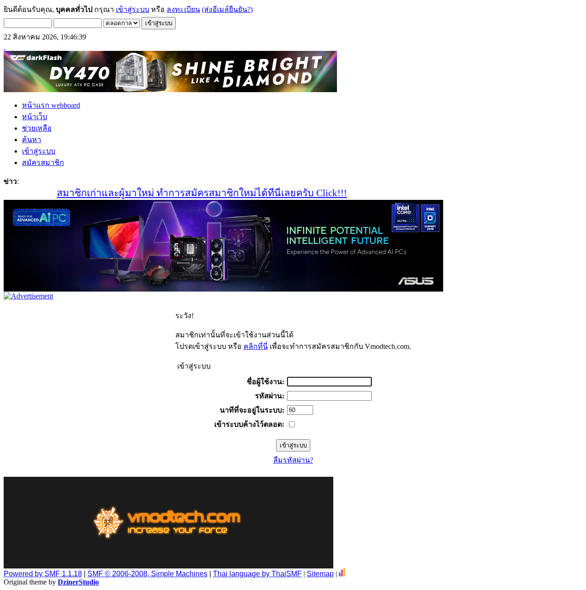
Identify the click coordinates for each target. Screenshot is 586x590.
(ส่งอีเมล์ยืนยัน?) (227, 9)
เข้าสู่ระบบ (132, 9)
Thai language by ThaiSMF (257, 574)
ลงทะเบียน (183, 9)
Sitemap (320, 574)
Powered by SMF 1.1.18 (43, 574)
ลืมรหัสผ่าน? (293, 460)
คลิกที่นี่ (256, 346)
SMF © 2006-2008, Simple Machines (147, 574)
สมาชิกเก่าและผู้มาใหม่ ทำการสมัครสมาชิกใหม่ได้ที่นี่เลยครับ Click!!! (190, 193)
